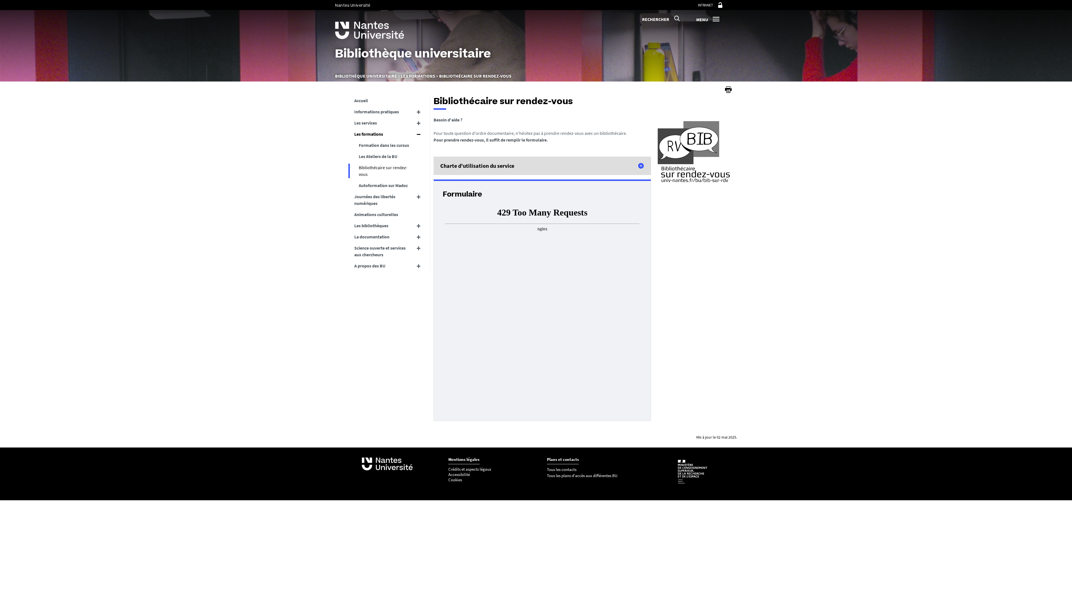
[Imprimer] (728, 89)
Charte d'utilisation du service (477, 165)
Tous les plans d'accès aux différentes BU (582, 475)
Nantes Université (352, 5)
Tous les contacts (561, 469)
